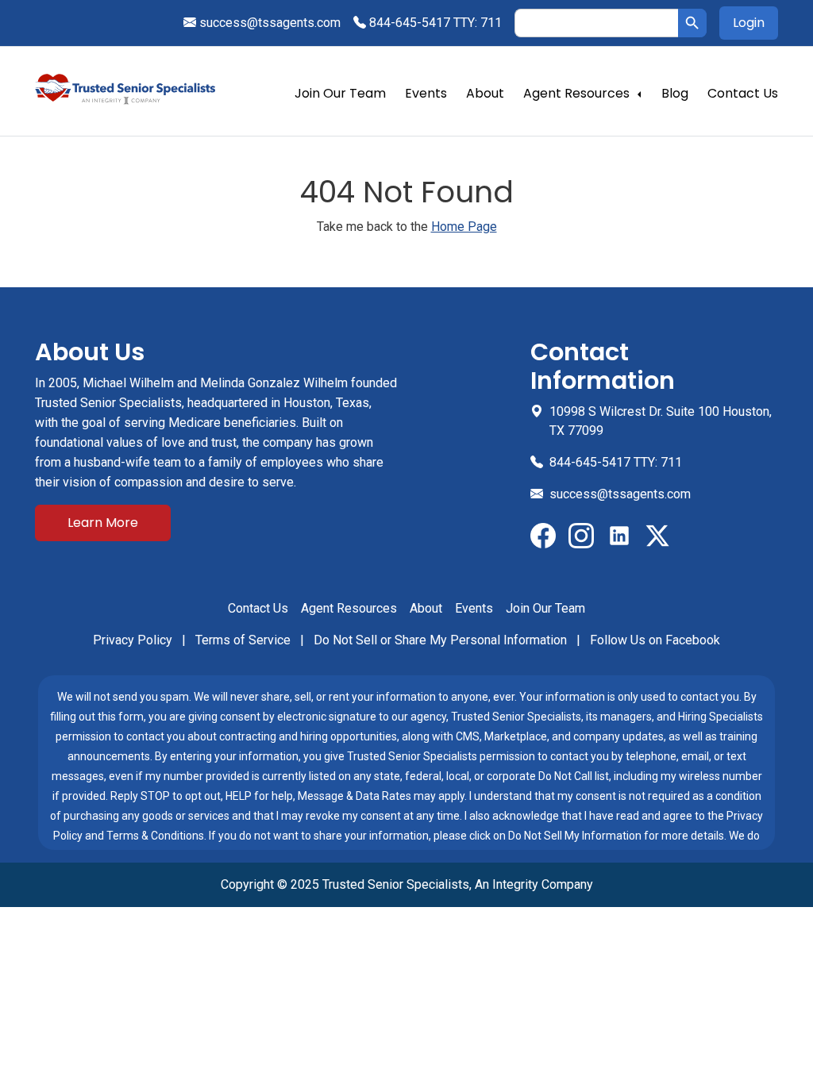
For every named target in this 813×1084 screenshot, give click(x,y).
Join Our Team (340, 93)
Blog (674, 93)
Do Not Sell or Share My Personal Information (442, 640)
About (485, 93)
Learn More (102, 522)
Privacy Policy (134, 640)
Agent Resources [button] (576, 93)
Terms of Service (244, 640)
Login (749, 22)
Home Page (464, 226)
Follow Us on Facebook (655, 640)
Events (426, 93)
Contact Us (742, 93)
